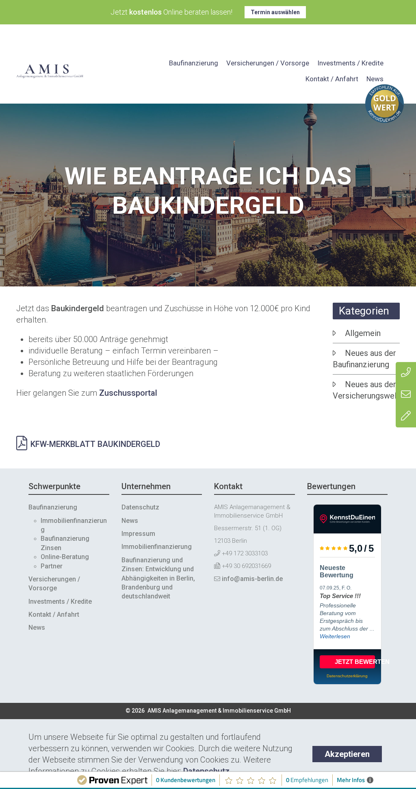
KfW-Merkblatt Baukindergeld (95, 444)
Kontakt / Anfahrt (332, 79)
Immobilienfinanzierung (156, 547)
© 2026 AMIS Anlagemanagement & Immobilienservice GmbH (208, 710)
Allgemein (363, 333)
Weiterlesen (335, 636)
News (375, 79)
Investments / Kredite (350, 63)
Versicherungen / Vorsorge (267, 63)
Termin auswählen (275, 12)
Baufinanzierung (193, 63)
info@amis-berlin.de (252, 579)
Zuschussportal (128, 393)
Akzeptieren (347, 754)
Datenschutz (206, 771)
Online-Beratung (65, 557)
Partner (52, 566)
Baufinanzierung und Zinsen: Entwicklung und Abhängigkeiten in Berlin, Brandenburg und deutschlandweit (158, 578)
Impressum (138, 534)
